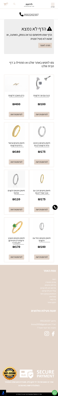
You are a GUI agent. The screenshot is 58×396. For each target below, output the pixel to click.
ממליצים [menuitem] (53, 296)
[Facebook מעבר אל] (53, 335)
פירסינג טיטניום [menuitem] (50, 285)
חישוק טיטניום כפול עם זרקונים (42, 239)
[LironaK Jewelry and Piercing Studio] (29, 4)
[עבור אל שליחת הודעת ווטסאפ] (54, 392)
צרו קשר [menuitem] (53, 299)
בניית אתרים (20, 394)
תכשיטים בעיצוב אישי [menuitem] (48, 293)
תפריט (53, 7)
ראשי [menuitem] (54, 279)
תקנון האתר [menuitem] (51, 302)
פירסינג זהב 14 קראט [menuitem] (48, 288)
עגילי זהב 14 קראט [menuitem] (49, 290)
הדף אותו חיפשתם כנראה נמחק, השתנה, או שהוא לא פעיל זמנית (29, 37)
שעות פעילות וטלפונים (43, 310)
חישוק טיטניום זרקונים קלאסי (16, 191)
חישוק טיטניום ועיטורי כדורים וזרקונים (16, 144)
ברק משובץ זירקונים (16, 95)
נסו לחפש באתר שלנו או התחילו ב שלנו (31, 64)
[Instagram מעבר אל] (46, 335)
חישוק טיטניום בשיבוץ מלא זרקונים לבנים (41, 144)
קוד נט (26, 394)
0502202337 (31, 14)
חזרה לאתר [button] (45, 45)
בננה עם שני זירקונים (41, 95)
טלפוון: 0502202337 (48, 321)
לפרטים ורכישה (42, 114)
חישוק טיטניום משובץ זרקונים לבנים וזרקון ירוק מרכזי (16, 240)
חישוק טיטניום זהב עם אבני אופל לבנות (41, 191)
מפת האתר (49, 270)
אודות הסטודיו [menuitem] (51, 282)
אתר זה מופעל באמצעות (29, 394)
